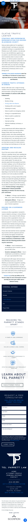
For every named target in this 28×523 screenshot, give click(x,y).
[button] (25, 520)
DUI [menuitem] (4, 303)
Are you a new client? (7, 424)
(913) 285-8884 (15, 1)
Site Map (11, 512)
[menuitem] (14, 471)
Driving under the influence (12, 103)
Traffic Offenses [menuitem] (7, 299)
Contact (14, 477)
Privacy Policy (16, 512)
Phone (3, 416)
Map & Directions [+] (14, 492)
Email (3, 420)
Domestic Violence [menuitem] (7, 291)
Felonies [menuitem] (5, 295)
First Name (4, 407)
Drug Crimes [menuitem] (6, 308)
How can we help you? (7, 429)
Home (14, 471)
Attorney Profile (14, 473)
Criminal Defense (14, 475)
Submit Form (8, 444)
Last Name (4, 411)
